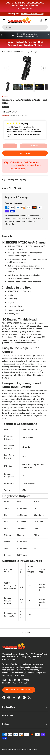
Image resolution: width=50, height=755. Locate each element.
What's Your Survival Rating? (19, 690)
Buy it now (25, 153)
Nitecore (5, 96)
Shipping (5, 115)
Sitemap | (11, 749)
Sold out (34, 146)
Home (4, 52)
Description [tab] (7, 236)
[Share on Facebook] (15, 188)
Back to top (25, 632)
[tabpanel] (25, 431)
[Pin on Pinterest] (19, 188)
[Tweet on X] (10, 188)
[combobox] (25, 27)
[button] (46, 20)
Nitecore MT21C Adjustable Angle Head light (22, 52)
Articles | (5, 749)
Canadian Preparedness (28, 749)
